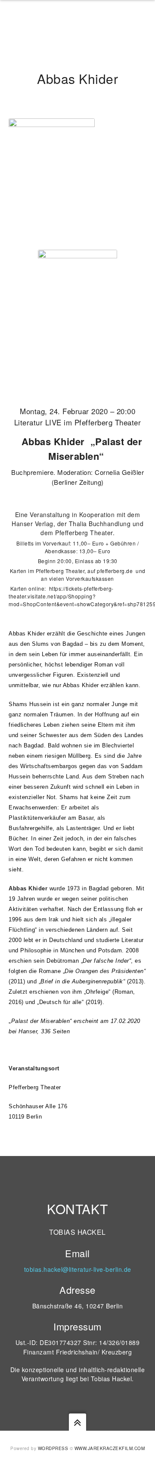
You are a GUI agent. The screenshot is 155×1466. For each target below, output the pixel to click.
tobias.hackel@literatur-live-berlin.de (77, 1269)
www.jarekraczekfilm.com (109, 1448)
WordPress (53, 1448)
